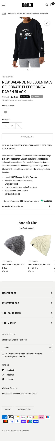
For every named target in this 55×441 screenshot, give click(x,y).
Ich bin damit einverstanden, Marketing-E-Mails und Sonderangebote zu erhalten (23, 355)
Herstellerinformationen (12, 206)
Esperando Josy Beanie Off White (39, 266)
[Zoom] (47, 22)
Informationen (10, 303)
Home (4, 13)
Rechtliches (9, 293)
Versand (11, 100)
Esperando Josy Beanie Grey (13, 266)
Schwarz (5, 112)
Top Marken (9, 323)
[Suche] (47, 5)
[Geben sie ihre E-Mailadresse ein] (50, 347)
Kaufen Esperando (27, 228)
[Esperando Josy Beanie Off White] (40, 246)
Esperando (7, 261)
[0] (51, 5)
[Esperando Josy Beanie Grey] (14, 246)
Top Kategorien (11, 313)
